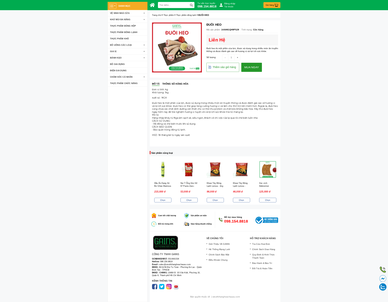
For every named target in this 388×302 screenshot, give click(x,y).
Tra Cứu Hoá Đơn (261, 244)
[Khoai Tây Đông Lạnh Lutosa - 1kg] (215, 169)
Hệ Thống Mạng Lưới (219, 249)
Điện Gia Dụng (118, 70)
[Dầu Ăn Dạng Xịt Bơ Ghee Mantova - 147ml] (162, 169)
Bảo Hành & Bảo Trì (262, 263)
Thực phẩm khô (119, 38)
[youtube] (176, 286)
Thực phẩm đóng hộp (123, 26)
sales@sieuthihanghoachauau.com (175, 264)
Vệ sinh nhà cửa (120, 13)
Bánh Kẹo (116, 58)
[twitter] (162, 286)
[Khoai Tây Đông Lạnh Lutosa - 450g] (241, 169)
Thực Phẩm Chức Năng (124, 83)
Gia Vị (113, 51)
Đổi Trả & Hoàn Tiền (262, 268)
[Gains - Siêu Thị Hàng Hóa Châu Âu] (152, 5)
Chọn (162, 200)
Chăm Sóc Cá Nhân (121, 77)
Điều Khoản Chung (218, 260)
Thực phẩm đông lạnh (123, 32)
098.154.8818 (206, 6)
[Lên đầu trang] (383, 297)
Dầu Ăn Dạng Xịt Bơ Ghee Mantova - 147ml (162, 186)
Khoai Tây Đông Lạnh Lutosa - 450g (240, 186)
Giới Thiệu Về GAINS (219, 244)
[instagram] (169, 286)
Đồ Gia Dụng (117, 64)
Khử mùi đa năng (120, 19)
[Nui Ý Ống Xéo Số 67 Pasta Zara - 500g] (189, 169)
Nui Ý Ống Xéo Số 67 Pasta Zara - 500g (189, 186)
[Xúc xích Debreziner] (267, 169)
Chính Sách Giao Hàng (263, 249)
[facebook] (155, 286)
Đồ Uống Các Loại (121, 45)
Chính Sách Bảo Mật (219, 254)
